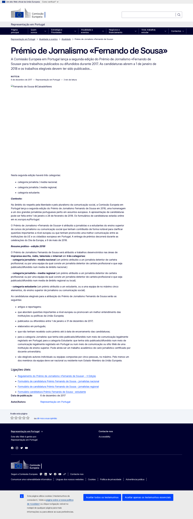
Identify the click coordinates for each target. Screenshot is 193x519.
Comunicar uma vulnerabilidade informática (31, 479)
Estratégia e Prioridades (56, 31)
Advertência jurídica (135, 479)
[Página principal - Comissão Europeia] (32, 13)
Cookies (92, 479)
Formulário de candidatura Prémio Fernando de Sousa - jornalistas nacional (58, 381)
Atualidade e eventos (87, 31)
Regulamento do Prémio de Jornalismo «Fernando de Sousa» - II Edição (57, 376)
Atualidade (66, 39)
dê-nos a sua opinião (47, 418)
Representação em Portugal (23, 39)
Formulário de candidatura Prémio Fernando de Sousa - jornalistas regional (58, 386)
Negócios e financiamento (115, 31)
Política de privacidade (110, 479)
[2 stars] (14, 418)
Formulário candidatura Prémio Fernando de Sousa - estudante (52, 391)
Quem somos (34, 31)
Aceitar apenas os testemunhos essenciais (148, 497)
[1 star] (12, 418)
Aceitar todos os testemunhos (102, 497)
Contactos (176, 31)
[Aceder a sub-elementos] (46, 31)
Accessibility (104, 436)
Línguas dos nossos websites (70, 479)
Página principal (15, 31)
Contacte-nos (77, 474)
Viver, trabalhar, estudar (148, 31)
